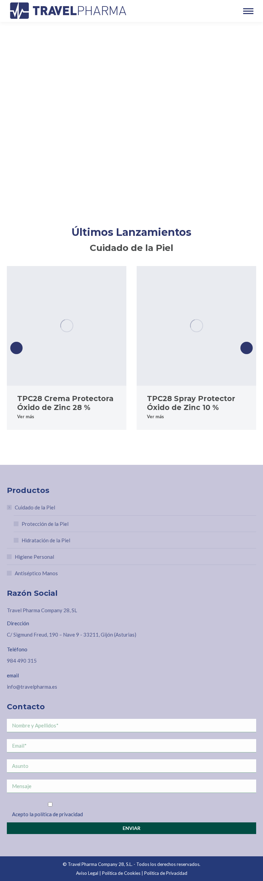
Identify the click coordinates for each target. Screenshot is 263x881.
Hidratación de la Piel (46, 540)
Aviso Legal (87, 873)
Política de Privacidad (165, 873)
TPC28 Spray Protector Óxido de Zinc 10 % (191, 403)
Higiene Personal (34, 557)
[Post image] (66, 326)
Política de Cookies (121, 873)
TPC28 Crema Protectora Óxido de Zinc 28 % (65, 403)
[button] (16, 348)
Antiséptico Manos (36, 573)
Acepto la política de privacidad (47, 814)
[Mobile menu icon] (248, 11)
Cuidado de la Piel (35, 507)
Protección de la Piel (45, 524)
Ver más (25, 416)
